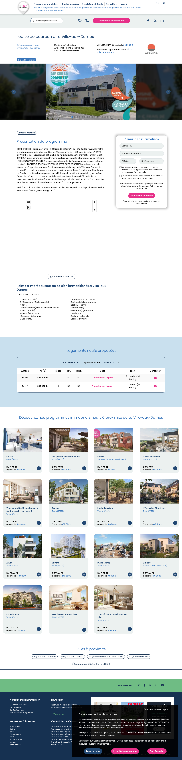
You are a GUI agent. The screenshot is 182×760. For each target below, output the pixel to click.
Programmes (45, 4)
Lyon (12, 731)
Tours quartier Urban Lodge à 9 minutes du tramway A (22, 510)
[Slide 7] (87, 117)
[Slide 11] (97, 117)
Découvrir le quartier (62, 276)
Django (147, 562)
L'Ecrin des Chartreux (154, 508)
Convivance (12, 614)
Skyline (55, 562)
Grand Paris (15, 726)
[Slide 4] (80, 117)
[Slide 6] (85, 117)
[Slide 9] (92, 117)
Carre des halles (151, 456)
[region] (61, 233)
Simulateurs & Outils (92, 4)
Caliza (9, 456)
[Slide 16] (110, 117)
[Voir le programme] (38, 468)
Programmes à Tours (139, 656)
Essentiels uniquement (125, 751)
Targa (55, 508)
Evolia (100, 456)
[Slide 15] (107, 117)
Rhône (12, 729)
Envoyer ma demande (142, 195)
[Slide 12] (100, 117)
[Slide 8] (90, 117)
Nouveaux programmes (61, 739)
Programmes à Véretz (72, 656)
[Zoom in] (94, 202)
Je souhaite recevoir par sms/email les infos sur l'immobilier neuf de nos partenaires (142, 177)
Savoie (13, 737)
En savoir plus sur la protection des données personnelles (141, 202)
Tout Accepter (157, 751)
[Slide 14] (105, 117)
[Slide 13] (102, 117)
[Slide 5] (82, 117)
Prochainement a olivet (64, 614)
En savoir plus (93, 751)
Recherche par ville (59, 737)
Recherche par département (64, 734)
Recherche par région (60, 731)
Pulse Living (103, 562)
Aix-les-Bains (15, 744)
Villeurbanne (15, 734)
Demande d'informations (111, 20)
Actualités (111, 4)
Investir (124, 4)
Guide (70, 4)
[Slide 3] (77, 117)
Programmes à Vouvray (44, 656)
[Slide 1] (72, 117)
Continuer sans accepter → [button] (157, 709)
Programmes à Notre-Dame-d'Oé (91, 664)
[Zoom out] (94, 206)
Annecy (13, 742)
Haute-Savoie (16, 739)
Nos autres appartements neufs (114, 51)
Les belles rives (105, 508)
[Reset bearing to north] (94, 210)
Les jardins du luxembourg (66, 456)
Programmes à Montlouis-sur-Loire (106, 656)
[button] (164, 3)
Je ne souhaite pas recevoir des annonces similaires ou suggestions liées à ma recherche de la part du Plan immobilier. (142, 169)
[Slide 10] (95, 117)
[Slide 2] (75, 117)
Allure (9, 562)
